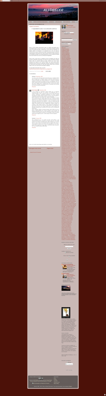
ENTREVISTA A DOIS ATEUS (67, 221)
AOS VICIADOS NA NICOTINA (67, 156)
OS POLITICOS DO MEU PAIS (67, 169)
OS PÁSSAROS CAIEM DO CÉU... (68, 75)
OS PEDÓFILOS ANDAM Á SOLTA (68, 192)
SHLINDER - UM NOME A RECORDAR (68, 206)
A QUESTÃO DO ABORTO (66, 160)
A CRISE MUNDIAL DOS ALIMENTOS (68, 92)
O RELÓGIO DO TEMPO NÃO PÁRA (68, 88)
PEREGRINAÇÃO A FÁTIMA (66, 230)
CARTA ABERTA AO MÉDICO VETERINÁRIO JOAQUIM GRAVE (71, 275)
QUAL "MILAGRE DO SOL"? (66, 231)
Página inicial (50, 148)
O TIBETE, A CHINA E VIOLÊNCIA (67, 209)
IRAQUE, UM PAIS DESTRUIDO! (67, 213)
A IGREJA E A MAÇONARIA (66, 223)
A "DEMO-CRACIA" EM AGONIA (67, 174)
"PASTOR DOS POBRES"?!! (66, 225)
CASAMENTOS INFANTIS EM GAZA (68, 193)
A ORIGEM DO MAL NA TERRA (67, 217)
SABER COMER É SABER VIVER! (67, 129)
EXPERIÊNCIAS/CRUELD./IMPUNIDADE (69, 148)
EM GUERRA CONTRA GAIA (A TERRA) (69, 100)
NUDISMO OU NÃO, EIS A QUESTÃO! (68, 197)
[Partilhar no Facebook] (49, 71)
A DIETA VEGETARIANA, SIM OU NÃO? (68, 139)
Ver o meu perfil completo (71, 27)
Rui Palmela (36, 380)
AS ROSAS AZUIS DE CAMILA (67, 184)
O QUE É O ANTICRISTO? (66, 226)
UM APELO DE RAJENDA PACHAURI (68, 91)
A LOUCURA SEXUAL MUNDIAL (67, 185)
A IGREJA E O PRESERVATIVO (67, 186)
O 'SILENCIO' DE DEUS (66, 55)
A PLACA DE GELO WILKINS (67, 70)
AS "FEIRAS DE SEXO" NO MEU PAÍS (68, 198)
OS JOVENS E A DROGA (66, 119)
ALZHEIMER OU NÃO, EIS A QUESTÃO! (69, 144)
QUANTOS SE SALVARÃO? (66, 63)
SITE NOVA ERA (58, 21)
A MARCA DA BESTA (65, 51)
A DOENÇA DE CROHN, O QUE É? (68, 131)
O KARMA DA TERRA (65, 50)
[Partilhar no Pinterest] (50, 71)
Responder (34, 86)
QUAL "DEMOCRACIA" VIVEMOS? (68, 82)
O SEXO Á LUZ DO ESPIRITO (67, 182)
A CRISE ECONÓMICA (66, 53)
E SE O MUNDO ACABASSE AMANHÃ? (68, 99)
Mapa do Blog (56, 383)
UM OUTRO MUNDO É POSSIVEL (68, 78)
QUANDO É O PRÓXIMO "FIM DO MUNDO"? (71, 266)
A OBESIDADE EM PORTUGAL (67, 124)
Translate (72, 33)
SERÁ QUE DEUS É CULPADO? (67, 218)
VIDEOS (73, 21)
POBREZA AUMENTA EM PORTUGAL (68, 176)
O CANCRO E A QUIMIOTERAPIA (67, 132)
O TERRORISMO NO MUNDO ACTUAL (68, 94)
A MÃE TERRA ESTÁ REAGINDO (67, 74)
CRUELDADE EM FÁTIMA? (66, 227)
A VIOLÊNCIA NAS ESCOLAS (67, 168)
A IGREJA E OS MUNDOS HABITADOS (68, 239)
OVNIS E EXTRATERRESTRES (67, 233)
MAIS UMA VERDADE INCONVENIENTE (69, 106)
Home (55, 378)
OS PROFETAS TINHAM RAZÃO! (67, 79)
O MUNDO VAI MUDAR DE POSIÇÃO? (68, 95)
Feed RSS (55, 380)
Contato (55, 379)
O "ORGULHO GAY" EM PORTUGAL (68, 194)
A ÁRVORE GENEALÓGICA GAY (67, 189)
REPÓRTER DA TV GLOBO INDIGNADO (69, 178)
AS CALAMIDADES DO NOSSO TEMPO (69, 104)
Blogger (70, 386)
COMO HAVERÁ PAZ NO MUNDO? (68, 210)
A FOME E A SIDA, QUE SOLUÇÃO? (68, 86)
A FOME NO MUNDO (65, 49)
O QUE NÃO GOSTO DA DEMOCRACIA (69, 177)
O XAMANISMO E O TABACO (67, 153)
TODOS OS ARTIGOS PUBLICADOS (40, 21)
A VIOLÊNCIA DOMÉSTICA (66, 164)
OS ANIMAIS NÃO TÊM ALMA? (67, 152)
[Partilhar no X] (48, 71)
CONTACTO (51, 21)
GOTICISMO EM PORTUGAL (67, 222)
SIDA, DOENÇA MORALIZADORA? (68, 190)
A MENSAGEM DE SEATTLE (67, 66)
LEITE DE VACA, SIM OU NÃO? (67, 128)
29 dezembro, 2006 (39, 76)
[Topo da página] (105, 395)
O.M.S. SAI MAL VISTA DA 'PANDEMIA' (68, 112)
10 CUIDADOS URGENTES (66, 61)
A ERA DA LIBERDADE (65, 54)
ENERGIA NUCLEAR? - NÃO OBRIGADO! (69, 107)
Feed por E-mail (56, 382)
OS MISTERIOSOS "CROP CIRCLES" (68, 234)
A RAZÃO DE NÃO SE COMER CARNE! (68, 140)
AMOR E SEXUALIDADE (66, 181)
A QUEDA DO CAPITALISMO (67, 67)
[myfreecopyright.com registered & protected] (40, 383)
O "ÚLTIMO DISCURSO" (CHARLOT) (68, 202)
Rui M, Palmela (34, 90)
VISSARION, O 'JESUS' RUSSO (67, 219)
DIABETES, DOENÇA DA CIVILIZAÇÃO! (68, 143)
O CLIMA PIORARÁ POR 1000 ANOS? (68, 96)
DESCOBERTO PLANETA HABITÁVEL (68, 238)
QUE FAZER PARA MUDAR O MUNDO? (69, 98)
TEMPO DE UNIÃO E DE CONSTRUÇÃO (69, 102)
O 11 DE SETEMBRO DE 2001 (67, 215)
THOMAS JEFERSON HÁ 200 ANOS (68, 83)
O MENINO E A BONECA (66, 161)
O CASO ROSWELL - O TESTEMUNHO (68, 235)
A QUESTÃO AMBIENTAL (66, 59)
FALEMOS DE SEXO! (65, 180)
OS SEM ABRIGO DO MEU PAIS (67, 173)
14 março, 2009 (38, 118)
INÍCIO (30, 21)
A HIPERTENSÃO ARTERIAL (67, 123)
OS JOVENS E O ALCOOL (66, 120)
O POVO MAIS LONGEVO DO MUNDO (68, 137)
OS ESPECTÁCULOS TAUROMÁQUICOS (69, 149)
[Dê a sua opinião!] (47, 71)
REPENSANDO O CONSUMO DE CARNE (69, 103)
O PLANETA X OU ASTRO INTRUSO (68, 90)
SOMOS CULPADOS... (34, 26)
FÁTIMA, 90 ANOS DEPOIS (66, 229)
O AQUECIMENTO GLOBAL (66, 62)
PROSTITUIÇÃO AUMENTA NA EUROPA (69, 201)
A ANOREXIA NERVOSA (66, 116)
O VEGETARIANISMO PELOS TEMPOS (68, 141)
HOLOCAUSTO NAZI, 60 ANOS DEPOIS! (69, 205)
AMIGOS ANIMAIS (66, 273)
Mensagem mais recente (35, 148)
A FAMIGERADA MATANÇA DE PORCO (68, 145)
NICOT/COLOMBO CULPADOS (67, 157)
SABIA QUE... (64, 47)
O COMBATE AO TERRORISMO (67, 214)
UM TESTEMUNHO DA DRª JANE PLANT (69, 136)
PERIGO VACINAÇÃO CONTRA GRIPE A (69, 111)
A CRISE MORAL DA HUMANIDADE (68, 87)
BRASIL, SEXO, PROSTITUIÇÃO (67, 188)
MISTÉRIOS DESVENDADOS (68, 264)
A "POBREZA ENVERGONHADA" (67, 172)
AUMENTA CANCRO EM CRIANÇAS (68, 133)
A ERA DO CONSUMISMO (66, 58)
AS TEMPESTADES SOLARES (67, 71)
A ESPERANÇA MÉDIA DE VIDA (67, 127)
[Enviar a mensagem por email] (46, 71)
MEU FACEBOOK (66, 21)
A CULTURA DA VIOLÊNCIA (66, 165)
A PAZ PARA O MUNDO (66, 57)
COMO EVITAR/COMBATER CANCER (68, 135)
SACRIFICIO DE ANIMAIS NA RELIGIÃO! (69, 147)
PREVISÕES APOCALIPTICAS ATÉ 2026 (69, 108)
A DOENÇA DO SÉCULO (66, 115)
